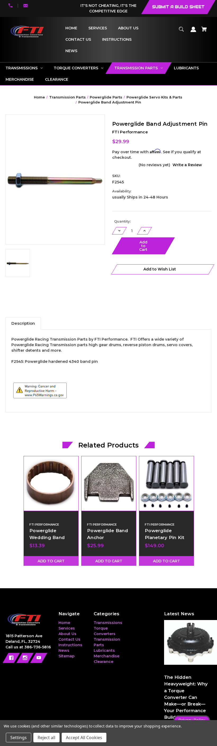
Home (64, 622)
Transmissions (108, 622)
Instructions (70, 645)
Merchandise (106, 656)
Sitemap (66, 656)
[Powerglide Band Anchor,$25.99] (109, 483)
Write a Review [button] (187, 164)
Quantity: (122, 221)
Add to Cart (51, 561)
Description (23, 323)
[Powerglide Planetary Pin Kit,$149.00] (166, 483)
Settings (18, 737)
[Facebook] (11, 658)
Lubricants (104, 650)
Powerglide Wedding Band (47, 534)
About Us (67, 633)
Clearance (103, 661)
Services (66, 628)
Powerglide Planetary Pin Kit (164, 534)
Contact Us (69, 639)
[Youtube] (39, 658)
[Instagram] (25, 658)
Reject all (46, 737)
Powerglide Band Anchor (107, 534)
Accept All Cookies (84, 737)
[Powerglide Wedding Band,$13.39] (51, 483)
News (63, 650)
